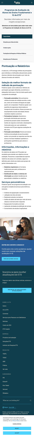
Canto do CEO (7, 325)
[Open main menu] (2, 3)
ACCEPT (17, 433)
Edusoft (5, 381)
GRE (4, 361)
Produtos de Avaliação (9, 337)
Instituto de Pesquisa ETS (10, 345)
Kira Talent (6, 385)
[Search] (30, 400)
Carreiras (5, 313)
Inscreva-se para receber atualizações (17, 290)
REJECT (17, 428)
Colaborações (7, 47)
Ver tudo (5, 369)
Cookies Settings (17, 423)
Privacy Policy (16, 420)
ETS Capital (6, 329)
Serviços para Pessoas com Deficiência (14, 317)
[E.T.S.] (17, 2)
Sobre (4, 306)
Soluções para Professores (10, 59)
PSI (4, 378)
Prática (5, 365)
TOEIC (4, 357)
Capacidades (6, 36)
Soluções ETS (7, 341)
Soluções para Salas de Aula (10, 42)
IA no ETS (5, 310)
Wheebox (5, 393)
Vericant (5, 389)
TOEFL (5, 354)
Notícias (5, 321)
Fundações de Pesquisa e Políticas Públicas (14, 53)
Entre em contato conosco (11, 259)
